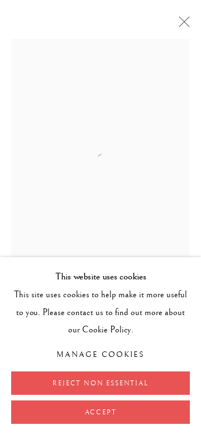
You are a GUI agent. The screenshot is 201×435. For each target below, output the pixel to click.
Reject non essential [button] (100, 383)
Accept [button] (101, 412)
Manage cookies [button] (100, 354)
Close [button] (181, 25)
